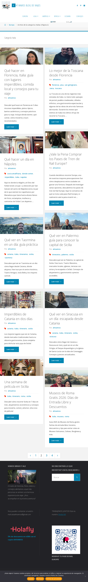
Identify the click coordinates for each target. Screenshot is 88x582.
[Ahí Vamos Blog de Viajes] (6, 5)
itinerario (68, 333)
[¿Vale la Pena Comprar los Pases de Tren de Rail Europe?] (66, 139)
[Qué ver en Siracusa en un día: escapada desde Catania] (66, 299)
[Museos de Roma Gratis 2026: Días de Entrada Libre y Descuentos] (66, 378)
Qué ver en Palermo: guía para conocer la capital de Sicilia (64, 240)
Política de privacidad (53, 579)
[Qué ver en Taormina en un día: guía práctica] (21, 225)
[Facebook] (77, 5)
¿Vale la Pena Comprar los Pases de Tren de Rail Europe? (65, 159)
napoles (23, 177)
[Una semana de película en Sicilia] (21, 367)
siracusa (53, 336)
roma (23, 396)
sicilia (71, 254)
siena (52, 88)
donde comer (27, 173)
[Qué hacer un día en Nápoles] (21, 144)
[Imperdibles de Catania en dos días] (21, 299)
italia (17, 177)
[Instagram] (84, 5)
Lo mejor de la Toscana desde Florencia (66, 72)
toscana (58, 88)
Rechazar (40, 579)
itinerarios (56, 254)
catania (10, 254)
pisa (62, 85)
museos (60, 416)
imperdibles (9, 177)
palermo (64, 254)
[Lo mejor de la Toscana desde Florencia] (66, 56)
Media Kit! (62, 514)
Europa (11, 25)
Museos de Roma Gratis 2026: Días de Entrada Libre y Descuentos (63, 400)
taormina (8, 257)
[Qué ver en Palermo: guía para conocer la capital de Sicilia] (66, 221)
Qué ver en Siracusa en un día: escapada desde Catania (66, 319)
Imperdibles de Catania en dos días (18, 316)
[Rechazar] (85, 576)
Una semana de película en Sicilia (16, 384)
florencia (55, 85)
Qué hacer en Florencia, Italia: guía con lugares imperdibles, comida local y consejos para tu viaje (21, 82)
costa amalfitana (14, 173)
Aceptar (31, 579)
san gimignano (71, 85)
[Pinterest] (80, 5)
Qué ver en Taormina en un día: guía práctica (21, 242)
